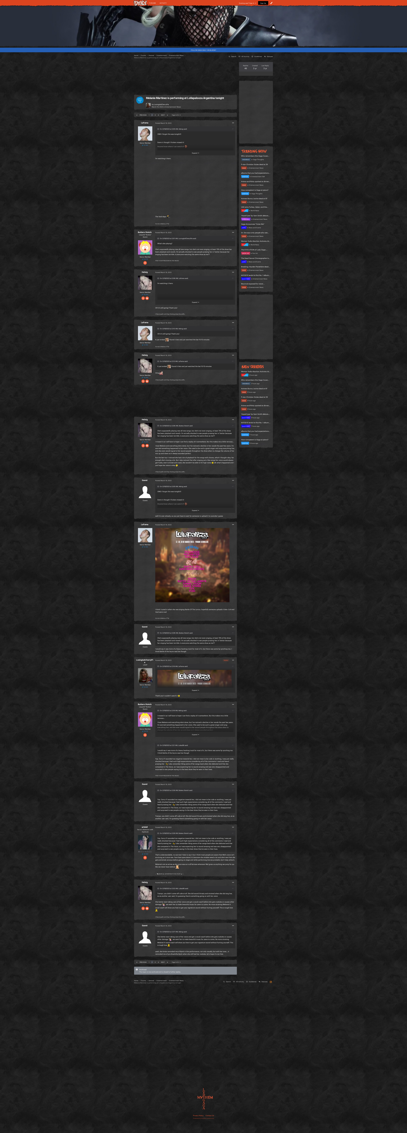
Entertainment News (173, 106)
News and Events (255, 227)
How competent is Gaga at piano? (254, 189)
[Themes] (271, 3)
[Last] (167, 114)
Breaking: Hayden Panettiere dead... (255, 266)
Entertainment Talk (258, 176)
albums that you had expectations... (255, 172)
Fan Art (255, 253)
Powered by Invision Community (203, 1118)
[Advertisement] (185, 77)
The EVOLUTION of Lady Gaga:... (254, 249)
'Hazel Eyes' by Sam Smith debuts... (255, 215)
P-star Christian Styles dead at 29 (254, 164)
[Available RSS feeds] (271, 981)
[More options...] (233, 123)
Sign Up (263, 3)
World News (255, 210)
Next (163, 115)
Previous (143, 115)
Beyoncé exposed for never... (253, 283)
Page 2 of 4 (176, 115)
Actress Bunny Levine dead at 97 (254, 198)
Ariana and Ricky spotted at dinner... (255, 181)
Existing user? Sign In (247, 3)
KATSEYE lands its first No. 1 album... (255, 275)
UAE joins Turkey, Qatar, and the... (254, 206)
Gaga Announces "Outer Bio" (252, 223)
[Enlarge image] (192, 564)
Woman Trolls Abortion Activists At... (256, 241)
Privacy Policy (198, 1115)
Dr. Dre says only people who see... (255, 232)
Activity (163, 3)
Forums (152, 3)
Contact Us (210, 1115)
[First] (136, 114)
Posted (163, 123)
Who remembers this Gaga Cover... (255, 155)
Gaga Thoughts (258, 159)
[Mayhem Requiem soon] (203, 26)
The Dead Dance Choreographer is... (255, 258)
